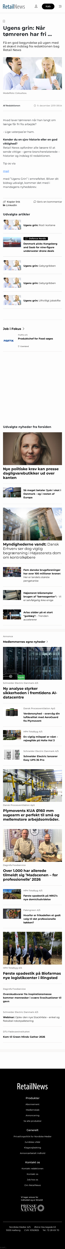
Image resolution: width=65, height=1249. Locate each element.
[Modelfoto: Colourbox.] (32, 73)
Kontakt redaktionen (32, 1168)
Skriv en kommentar (49, 201)
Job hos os (32, 1179)
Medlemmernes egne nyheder (24, 641)
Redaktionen (13, 105)
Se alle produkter (33, 1121)
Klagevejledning (32, 1147)
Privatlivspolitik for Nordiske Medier (33, 1136)
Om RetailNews (32, 1185)
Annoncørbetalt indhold (32, 1153)
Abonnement (32, 1104)
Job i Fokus (12, 329)
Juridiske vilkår (32, 1142)
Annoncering (32, 1115)
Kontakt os (32, 1174)
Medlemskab (32, 1110)
